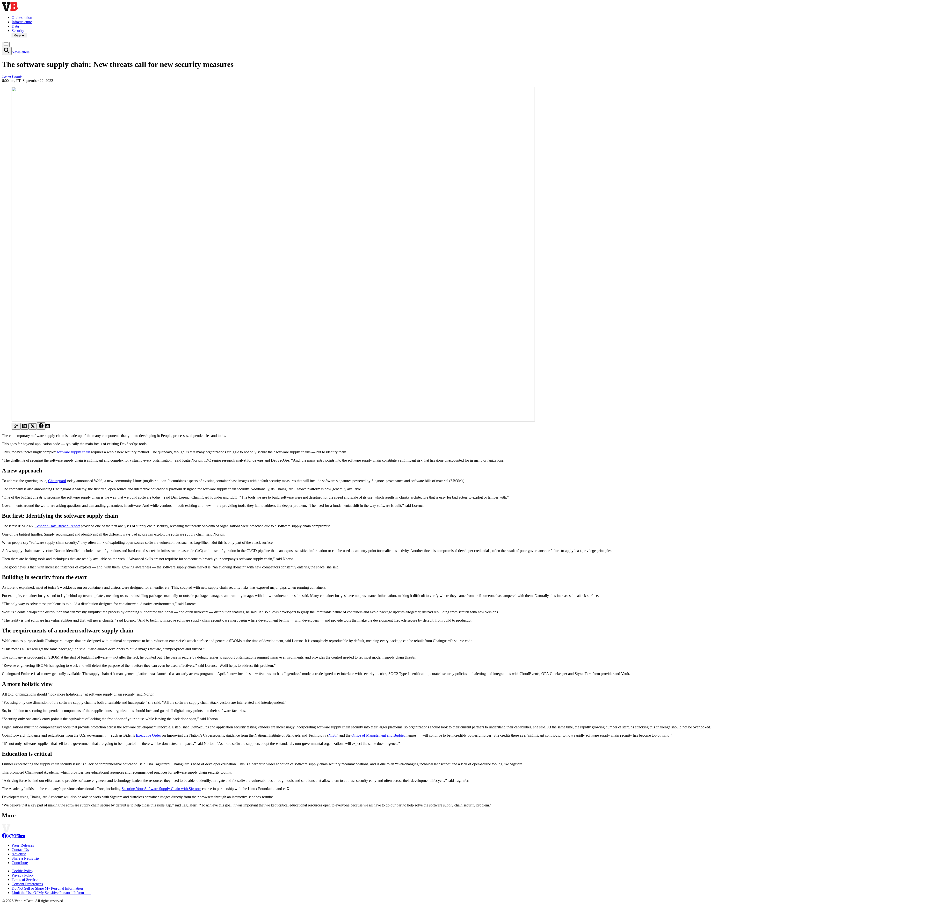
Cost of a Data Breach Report (57, 526)
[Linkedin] (17, 837)
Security (18, 31)
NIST (332, 735)
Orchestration (22, 17)
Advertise (19, 854)
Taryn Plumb (12, 76)
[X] (13, 837)
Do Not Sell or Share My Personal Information (47, 888)
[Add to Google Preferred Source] (47, 427)
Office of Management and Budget (378, 735)
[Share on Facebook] (41, 426)
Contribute (20, 863)
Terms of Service (24, 880)
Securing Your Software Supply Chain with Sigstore (161, 789)
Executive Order (148, 735)
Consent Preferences (27, 884)
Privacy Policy (23, 875)
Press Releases (23, 845)
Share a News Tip (25, 858)
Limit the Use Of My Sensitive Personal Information (51, 893)
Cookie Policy (22, 871)
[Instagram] (9, 837)
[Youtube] (22, 837)
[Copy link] (16, 426)
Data (15, 26)
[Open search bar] (7, 51)
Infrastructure (22, 22)
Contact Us (20, 850)
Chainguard (57, 481)
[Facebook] (4, 837)
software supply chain (73, 452)
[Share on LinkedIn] (24, 426)
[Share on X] (33, 426)
